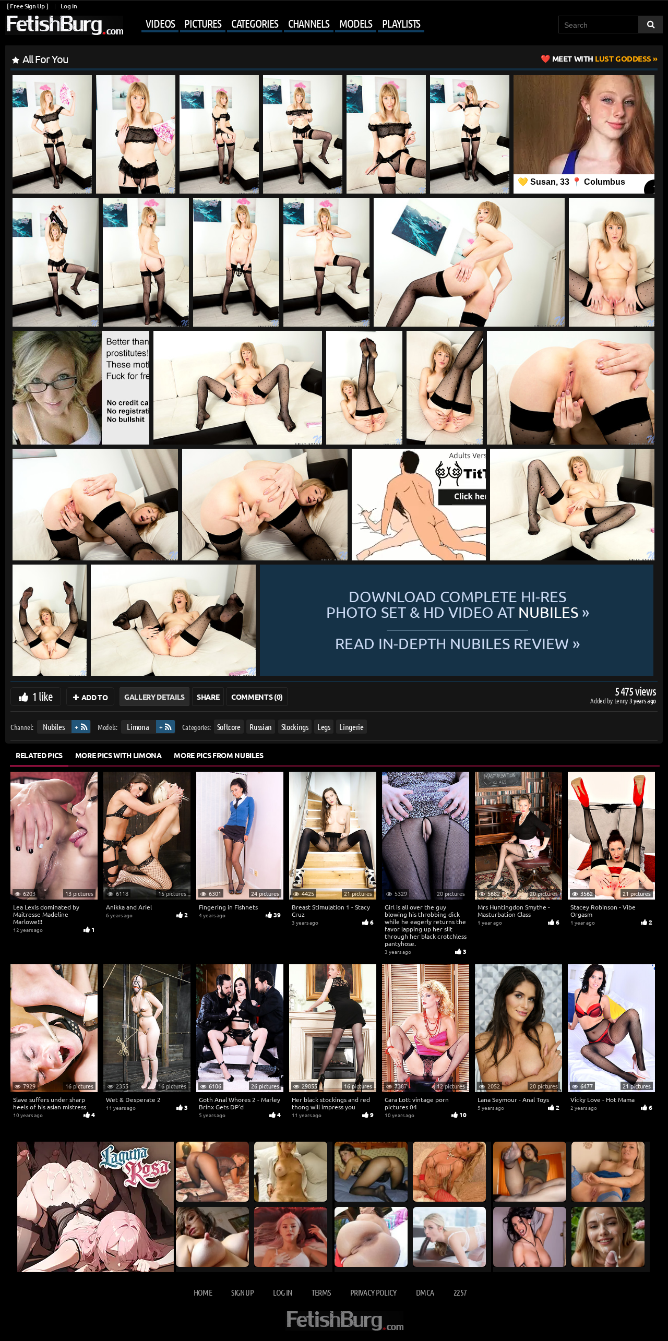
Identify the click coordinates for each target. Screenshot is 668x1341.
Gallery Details (154, 696)
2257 (460, 1292)
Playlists (401, 23)
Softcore (229, 727)
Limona (138, 727)
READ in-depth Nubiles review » (457, 642)
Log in (69, 6)
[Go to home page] (64, 25)
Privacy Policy (373, 1292)
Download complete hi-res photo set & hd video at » (457, 604)
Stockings (294, 727)
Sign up (242, 1292)
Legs (323, 727)
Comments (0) (257, 696)
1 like (42, 696)
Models (355, 23)
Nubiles (54, 727)
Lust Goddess (601, 58)
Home (203, 1292)
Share (208, 696)
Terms (321, 1292)
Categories (254, 23)
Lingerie (351, 727)
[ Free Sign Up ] (27, 6)
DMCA (425, 1292)
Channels (308, 23)
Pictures (202, 23)
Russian (260, 727)
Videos (160, 23)
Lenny (621, 700)
